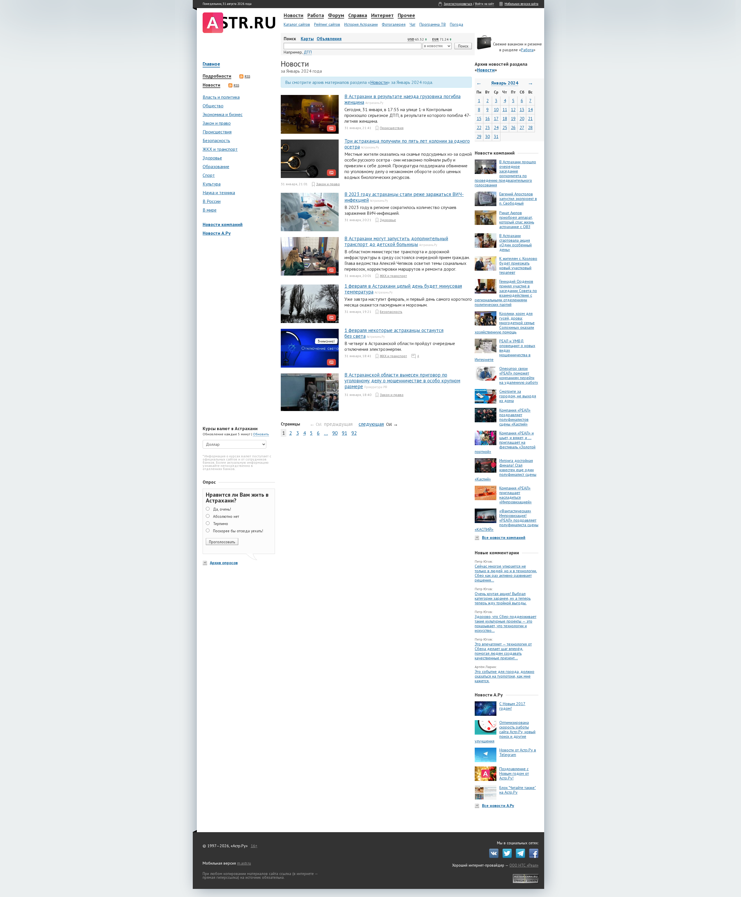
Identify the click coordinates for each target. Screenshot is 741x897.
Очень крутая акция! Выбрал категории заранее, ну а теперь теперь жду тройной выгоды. (503, 598)
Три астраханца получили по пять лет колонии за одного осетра (407, 144)
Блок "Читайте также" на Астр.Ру (517, 790)
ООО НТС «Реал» (523, 865)
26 (513, 127)
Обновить (261, 434)
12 (513, 109)
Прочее (406, 16)
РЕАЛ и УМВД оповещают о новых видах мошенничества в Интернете (505, 350)
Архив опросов (224, 562)
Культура (212, 184)
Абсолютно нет (226, 516)
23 (487, 127)
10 (496, 109)
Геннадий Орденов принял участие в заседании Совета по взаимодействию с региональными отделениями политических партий (506, 293)
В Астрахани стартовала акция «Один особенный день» (515, 242)
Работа (315, 16)
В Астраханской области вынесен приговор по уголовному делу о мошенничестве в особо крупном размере (402, 381)
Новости (293, 16)
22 (479, 127)
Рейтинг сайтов (327, 24)
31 (496, 136)
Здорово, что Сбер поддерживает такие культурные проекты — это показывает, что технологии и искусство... (505, 623)
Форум (336, 16)
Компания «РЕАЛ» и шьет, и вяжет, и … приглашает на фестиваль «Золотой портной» (505, 442)
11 (504, 109)
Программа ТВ (432, 24)
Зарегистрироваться (458, 4)
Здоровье (212, 158)
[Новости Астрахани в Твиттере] (506, 856)
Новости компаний (223, 224)
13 (522, 109)
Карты (307, 38)
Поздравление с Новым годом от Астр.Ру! (514, 773)
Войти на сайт (484, 4)
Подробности (217, 76)
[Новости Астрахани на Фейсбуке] (532, 856)
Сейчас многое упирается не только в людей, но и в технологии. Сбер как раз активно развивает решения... (506, 573)
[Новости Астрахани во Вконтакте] (492, 856)
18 (504, 118)
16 (487, 118)
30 (487, 136)
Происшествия (217, 132)
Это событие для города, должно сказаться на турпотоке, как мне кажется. (504, 676)
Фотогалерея (394, 24)
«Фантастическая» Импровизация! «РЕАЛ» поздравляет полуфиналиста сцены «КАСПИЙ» (506, 520)
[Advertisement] (237, 331)
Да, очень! (222, 509)
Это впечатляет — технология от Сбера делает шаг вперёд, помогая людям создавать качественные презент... (503, 651)
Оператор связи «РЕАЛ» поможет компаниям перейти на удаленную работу (518, 375)
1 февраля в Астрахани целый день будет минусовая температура (403, 289)
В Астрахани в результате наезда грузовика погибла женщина (402, 99)
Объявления (329, 38)
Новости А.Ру (217, 233)
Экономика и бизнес (223, 114)
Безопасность (216, 140)
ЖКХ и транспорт (220, 149)
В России (212, 201)
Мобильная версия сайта (521, 4)
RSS (247, 76)
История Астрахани (361, 24)
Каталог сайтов (297, 24)
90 (335, 433)
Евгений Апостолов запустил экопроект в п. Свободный (518, 198)
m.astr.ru (244, 863)
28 (530, 127)
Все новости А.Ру (498, 805)
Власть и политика (221, 97)
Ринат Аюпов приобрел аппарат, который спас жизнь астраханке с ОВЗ (516, 219)
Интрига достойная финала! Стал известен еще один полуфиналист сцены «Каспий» (505, 470)
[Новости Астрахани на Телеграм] (519, 856)
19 (513, 118)
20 (522, 118)
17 (496, 118)
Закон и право (217, 123)
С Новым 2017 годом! (512, 706)
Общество (213, 106)
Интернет (382, 16)
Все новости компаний (503, 537)
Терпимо (220, 523)
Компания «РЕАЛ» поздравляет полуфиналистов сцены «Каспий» (515, 417)
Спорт (209, 175)
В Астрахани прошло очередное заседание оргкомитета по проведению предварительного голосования (505, 173)
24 (496, 127)
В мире (210, 210)
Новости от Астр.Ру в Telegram (517, 752)
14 (530, 109)
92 (354, 433)
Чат (412, 24)
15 (479, 118)
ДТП (308, 52)
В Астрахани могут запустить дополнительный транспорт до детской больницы (396, 241)
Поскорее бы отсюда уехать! (238, 530)
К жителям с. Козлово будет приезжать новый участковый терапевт (518, 265)
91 (344, 433)
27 (522, 127)
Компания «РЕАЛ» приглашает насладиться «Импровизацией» (515, 495)
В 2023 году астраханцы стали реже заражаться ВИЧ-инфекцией (404, 197)
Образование (216, 166)
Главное (211, 64)
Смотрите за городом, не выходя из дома (517, 396)
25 (504, 127)
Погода (456, 24)
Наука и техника (219, 192)
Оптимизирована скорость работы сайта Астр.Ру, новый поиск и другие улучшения (505, 732)
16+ (254, 845)
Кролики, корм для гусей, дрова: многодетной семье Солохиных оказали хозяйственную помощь (505, 323)
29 (479, 136)
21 (530, 118)
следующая (371, 424)
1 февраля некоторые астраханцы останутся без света (393, 333)
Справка (357, 16)
